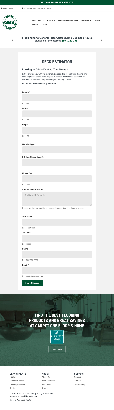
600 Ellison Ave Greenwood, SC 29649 (37, 8)
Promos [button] (97, 20)
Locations (46, 384)
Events (45, 388)
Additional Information (32, 189)
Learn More (57, 349)
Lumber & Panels (17, 380)
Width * (25, 108)
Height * (26, 124)
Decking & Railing (17, 384)
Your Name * (28, 216)
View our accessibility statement (23, 396)
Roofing (13, 377)
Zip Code (26, 232)
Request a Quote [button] (86, 20)
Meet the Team (48, 380)
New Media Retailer (24, 400)
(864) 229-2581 (8, 8)
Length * (26, 92)
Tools (12, 388)
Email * (25, 265)
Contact (78, 380)
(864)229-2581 (70, 40)
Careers (77, 377)
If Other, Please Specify (33, 157)
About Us (46, 377)
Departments (51, 20)
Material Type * (29, 144)
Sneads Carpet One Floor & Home (68, 20)
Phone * (25, 248)
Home (33, 20)
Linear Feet (27, 173)
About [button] (40, 20)
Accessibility (80, 384)
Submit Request (32, 283)
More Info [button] (35, 25)
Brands (45, 25)
